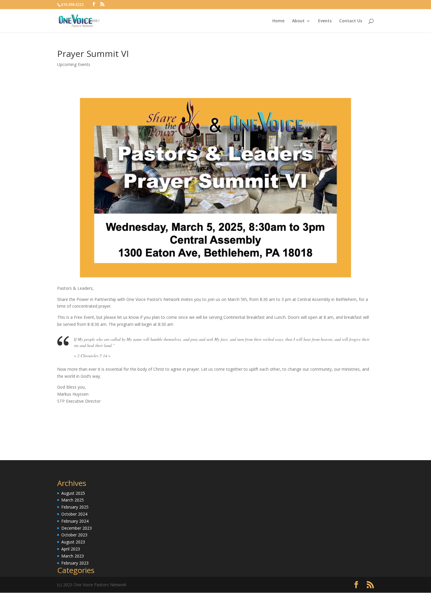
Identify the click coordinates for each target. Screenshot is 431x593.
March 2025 (72, 500)
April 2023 (70, 549)
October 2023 (74, 535)
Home (278, 21)
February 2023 (75, 563)
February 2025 (75, 507)
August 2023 (73, 542)
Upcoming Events (73, 64)
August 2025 (73, 493)
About (298, 21)
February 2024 (75, 521)
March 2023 (72, 556)
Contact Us (350, 21)
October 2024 (74, 514)
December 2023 (76, 528)
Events (325, 21)
